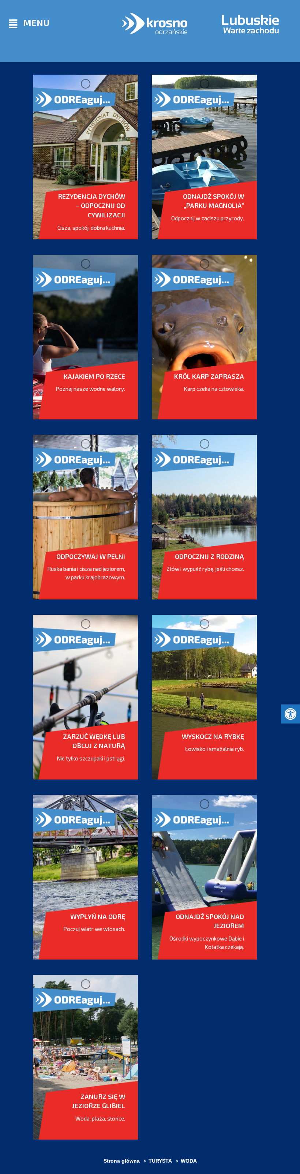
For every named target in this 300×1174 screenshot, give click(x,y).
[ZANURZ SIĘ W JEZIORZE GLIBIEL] (85, 1057)
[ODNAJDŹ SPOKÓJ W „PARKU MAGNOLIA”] (204, 157)
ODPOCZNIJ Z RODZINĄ (209, 556)
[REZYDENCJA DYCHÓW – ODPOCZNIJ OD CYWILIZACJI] (85, 157)
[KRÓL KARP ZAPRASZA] (204, 337)
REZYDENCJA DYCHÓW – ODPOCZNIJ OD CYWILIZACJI (91, 205)
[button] (290, 714)
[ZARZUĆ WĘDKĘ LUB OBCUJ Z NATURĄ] (85, 697)
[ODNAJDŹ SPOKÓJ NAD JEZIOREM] (204, 877)
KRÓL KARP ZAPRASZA (209, 376)
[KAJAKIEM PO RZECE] (85, 337)
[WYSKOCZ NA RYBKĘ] (204, 697)
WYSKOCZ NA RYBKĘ (213, 736)
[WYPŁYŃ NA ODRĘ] (85, 877)
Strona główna (122, 1161)
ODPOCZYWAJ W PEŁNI (90, 556)
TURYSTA (160, 1161)
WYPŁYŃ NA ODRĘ (97, 916)
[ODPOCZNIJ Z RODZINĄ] (204, 517)
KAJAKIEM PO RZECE (94, 376)
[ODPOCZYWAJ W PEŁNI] (85, 517)
